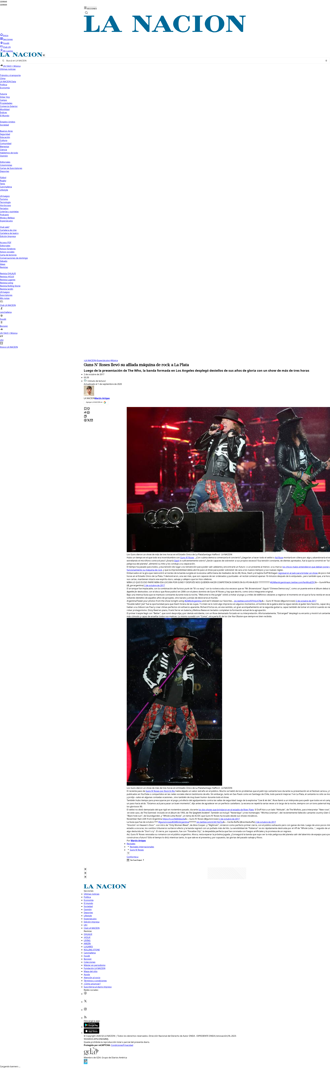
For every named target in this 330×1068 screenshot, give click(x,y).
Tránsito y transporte (10, 75)
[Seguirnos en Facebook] (85, 993)
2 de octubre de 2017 (154, 585)
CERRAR (3, 2)
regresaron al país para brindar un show (298, 573)
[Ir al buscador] (86, 12)
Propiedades (6, 103)
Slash (176, 560)
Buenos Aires (6, 131)
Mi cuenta (8, 51)
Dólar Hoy (5, 97)
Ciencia (3, 149)
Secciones (8, 39)
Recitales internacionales (142, 846)
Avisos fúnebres (8, 248)
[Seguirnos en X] (85, 1001)
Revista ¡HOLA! (7, 276)
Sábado (3, 261)
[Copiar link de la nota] (85, 416)
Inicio (5, 35)
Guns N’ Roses (187, 557)
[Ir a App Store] (91, 1032)
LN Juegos (5, 196)
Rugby (3, 180)
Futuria (3, 93)
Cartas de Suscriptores (11, 168)
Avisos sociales (7, 251)
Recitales (131, 843)
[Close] (85, 869)
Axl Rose (279, 557)
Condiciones (117, 1045)
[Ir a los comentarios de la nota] (88, 408)
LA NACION (90, 360)
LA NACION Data (8, 81)
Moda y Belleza (7, 217)
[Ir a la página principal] (165, 31)
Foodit (6, 43)
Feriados (4, 208)
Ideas (2, 264)
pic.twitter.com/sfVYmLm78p (248, 600)
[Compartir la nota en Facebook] (85, 420)
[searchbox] (164, 60)
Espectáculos (103, 360)
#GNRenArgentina (279, 582)
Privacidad (128, 1045)
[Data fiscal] (85, 1063)
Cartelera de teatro (9, 233)
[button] (165, 201)
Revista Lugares (7, 279)
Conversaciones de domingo (14, 258)
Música (114, 360)
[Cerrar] (43, 55)
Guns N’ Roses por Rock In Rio (160, 791)
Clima (2, 78)
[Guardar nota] (85, 408)
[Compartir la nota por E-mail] (91, 420)
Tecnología (5, 202)
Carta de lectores (8, 254)
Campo (3, 100)
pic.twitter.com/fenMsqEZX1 (301, 582)
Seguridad (5, 134)
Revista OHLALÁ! (8, 273)
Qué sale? (4, 227)
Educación (5, 137)
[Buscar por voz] (326, 60)
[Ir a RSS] (85, 1017)
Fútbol (3, 177)
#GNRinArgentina (193, 600)
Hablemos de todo (9, 152)
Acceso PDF (5, 242)
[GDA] (91, 1054)
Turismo (4, 199)
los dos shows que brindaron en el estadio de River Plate (226, 809)
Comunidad (5, 143)
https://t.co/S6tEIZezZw (174, 818)
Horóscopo (5, 205)
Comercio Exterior (9, 106)
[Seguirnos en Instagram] (85, 1009)
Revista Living (6, 282)
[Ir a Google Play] (91, 1026)
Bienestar (4, 146)
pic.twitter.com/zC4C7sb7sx (210, 822)
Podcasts (4, 214)
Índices (3, 112)
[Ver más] (128, 853)
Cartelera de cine (8, 230)
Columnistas (6, 165)
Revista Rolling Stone (10, 285)
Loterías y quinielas (9, 211)
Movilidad (5, 109)
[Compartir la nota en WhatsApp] (88, 412)
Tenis (2, 183)
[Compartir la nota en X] (88, 420)
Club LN (7, 47)
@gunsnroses (165, 822)
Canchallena (6, 186)
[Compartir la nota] (85, 412)
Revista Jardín (6, 289)
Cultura (3, 140)
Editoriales (5, 162)
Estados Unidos (7, 121)
